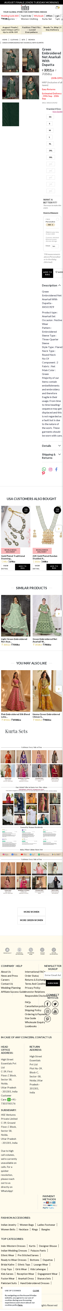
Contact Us (7, 983)
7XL (50, 184)
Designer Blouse (48, 1245)
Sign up (4, 18)
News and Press (9, 975)
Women (31, 40)
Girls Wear (21, 1269)
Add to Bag (47, 273)
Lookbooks (31, 1026)
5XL (50, 171)
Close (36, 1290)
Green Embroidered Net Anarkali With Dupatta (23, 43)
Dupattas (48, 1259)
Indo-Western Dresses (13, 1245)
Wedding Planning (11, 987)
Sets (23, 40)
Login (57, 16)
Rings (35, 1229)
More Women (31, 912)
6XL (50, 177)
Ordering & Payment (36, 1014)
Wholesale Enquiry (35, 1022)
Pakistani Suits (9, 1283)
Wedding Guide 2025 (10, 16)
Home (4, 40)
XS (50, 117)
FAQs (28, 1002)
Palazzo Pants (38, 1250)
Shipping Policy (33, 1010)
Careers (5, 979)
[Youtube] (55, 1011)
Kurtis (32, 1245)
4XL (50, 164)
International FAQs (35, 971)
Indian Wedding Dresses (14, 1250)
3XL (50, 157)
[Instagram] (47, 1011)
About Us (6, 971)
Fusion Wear (8, 1278)
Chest (48, 246)
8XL (50, 191)
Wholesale (39, 16)
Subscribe (52, 983)
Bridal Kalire (7, 1264)
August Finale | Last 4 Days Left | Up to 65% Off (10, 29)
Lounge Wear (41, 1264)
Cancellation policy (35, 1006)
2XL (50, 150)
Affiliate (49, 16)
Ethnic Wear (7, 1255)
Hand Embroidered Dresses (34, 1283)
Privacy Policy (32, 987)
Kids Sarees (7, 1273)
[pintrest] (47, 1019)
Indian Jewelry (8, 1224)
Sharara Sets (44, 1278)
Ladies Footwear (46, 1224)
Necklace (23, 1229)
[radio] (57, 219)
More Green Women (31, 920)
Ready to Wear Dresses (13, 1259)
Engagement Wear (48, 1273)
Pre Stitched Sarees (28, 1255)
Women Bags (27, 1224)
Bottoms (34, 1259)
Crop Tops (6, 1269)
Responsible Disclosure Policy (41, 995)
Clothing (14, 40)
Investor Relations (35, 991)
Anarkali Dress (26, 1278)
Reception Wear (25, 1273)
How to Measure (50, 213)
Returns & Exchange (36, 979)
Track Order (26, 16)
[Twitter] (55, 1004)
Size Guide (57, 111)
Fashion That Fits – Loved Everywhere (31, 29)
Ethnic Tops (24, 1264)
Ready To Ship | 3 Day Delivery (52, 28)
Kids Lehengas (38, 1269)
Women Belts (8, 1229)
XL (50, 144)
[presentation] (4, 528)
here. (20, 1305)
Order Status (32, 975)
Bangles (45, 1229)
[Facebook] (47, 1004)
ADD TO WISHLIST (60, 272)
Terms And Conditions (36, 983)
